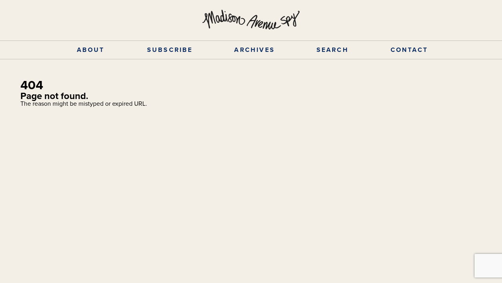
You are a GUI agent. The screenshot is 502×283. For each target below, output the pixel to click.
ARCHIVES (254, 49)
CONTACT (409, 49)
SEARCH (332, 49)
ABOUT (91, 49)
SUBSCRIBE (170, 49)
